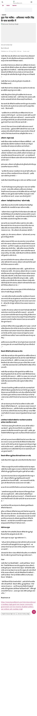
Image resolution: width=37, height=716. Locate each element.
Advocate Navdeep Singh (23, 613)
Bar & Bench (5, 48)
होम (3, 5)
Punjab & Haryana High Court (9, 613)
